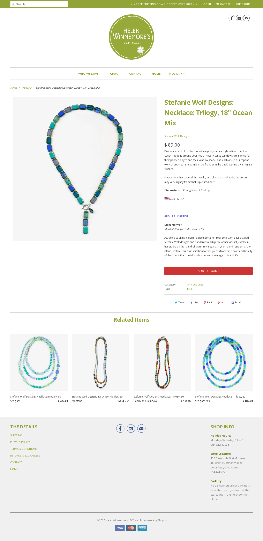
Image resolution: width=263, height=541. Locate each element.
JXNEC (190, 289)
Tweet (181, 302)
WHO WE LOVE (88, 73)
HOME (156, 73)
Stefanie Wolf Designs (176, 136)
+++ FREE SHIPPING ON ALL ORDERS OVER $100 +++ (164, 4)
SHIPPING (16, 435)
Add (223, 302)
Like (196, 302)
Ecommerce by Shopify (153, 520)
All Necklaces (195, 284)
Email (238, 302)
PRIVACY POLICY (20, 442)
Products (26, 87)
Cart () (225, 4)
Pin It (210, 302)
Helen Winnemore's (117, 520)
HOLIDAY (175, 73)
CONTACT (136, 73)
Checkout (243, 4)
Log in (206, 4)
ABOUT (115, 73)
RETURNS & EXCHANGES (25, 455)
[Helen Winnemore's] (131, 38)
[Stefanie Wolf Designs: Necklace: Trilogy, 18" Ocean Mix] (85, 169)
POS (132, 520)
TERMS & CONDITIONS (23, 449)
